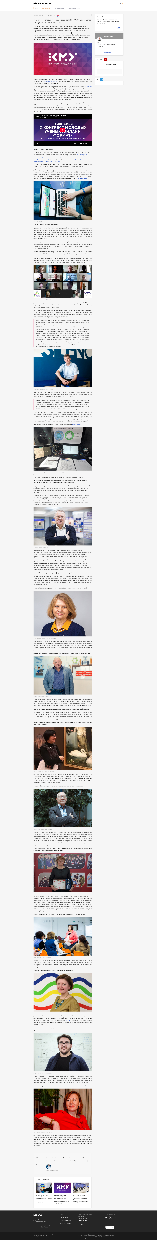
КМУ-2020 (72, 1160)
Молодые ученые (74, 1157)
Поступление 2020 (81, 178)
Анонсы (100, 16)
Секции (49, 1160)
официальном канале (50, 81)
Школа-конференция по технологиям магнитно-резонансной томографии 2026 (108, 20)
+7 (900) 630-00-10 (82, 1216)
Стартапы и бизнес (59, 8)
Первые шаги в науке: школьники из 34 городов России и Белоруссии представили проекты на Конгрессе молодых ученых (61, 1198)
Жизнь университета (74, 8)
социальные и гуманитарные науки (62, 157)
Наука (36, 8)
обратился (88, 87)
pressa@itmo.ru (82, 1227)
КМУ (83, 1157)
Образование (46, 8)
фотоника (57, 161)
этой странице (76, 424)
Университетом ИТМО (54, 1234)
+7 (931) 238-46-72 (82, 1218)
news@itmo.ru (106, 53)
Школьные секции (82, 1160)
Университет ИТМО (110, 64)
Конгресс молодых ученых (60, 1160)
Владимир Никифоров (52, 1171)
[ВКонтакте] (89, 15)
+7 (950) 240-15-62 (82, 1221)
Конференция (56, 1157)
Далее (118, 28)
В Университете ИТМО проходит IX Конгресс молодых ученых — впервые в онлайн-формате (44, 1198)
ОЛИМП (68, 1020)
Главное (65, 1157)
